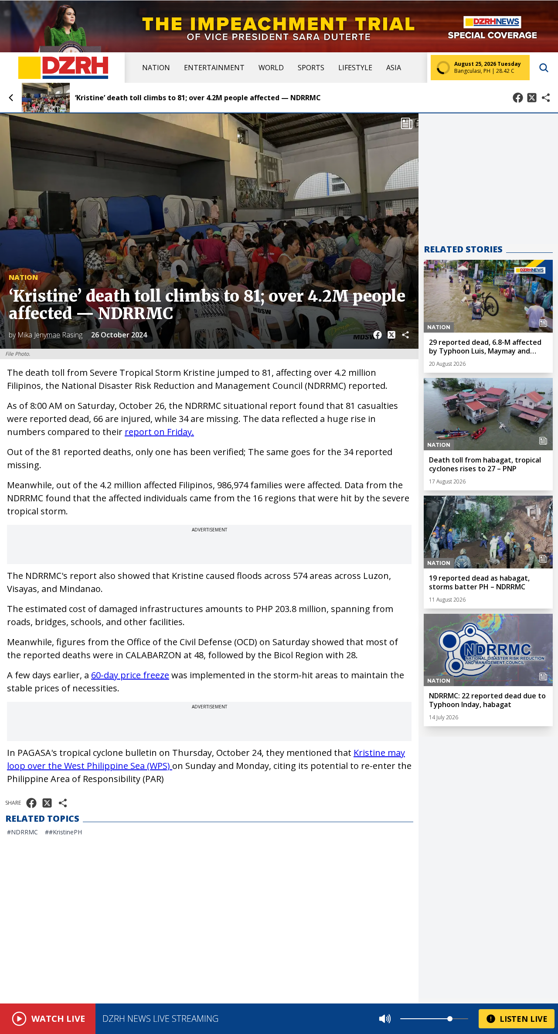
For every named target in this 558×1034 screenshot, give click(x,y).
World (271, 67)
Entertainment (214, 67)
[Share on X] (532, 97)
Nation (156, 67)
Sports (311, 67)
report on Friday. (159, 432)
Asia (393, 67)
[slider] (450, 1018)
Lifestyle (355, 67)
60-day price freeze (130, 675)
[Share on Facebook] (518, 97)
